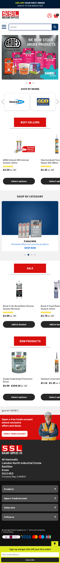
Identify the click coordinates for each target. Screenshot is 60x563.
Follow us (9, 516)
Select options (19, 181)
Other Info (9, 507)
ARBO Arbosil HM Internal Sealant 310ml (16, 161)
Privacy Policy (8, 532)
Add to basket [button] (19, 324)
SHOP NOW (30, 247)
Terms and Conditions (37, 530)
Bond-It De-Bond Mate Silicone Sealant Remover (18, 307)
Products (9, 489)
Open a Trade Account (14, 433)
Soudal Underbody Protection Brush (17, 380)
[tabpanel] (30, 57)
